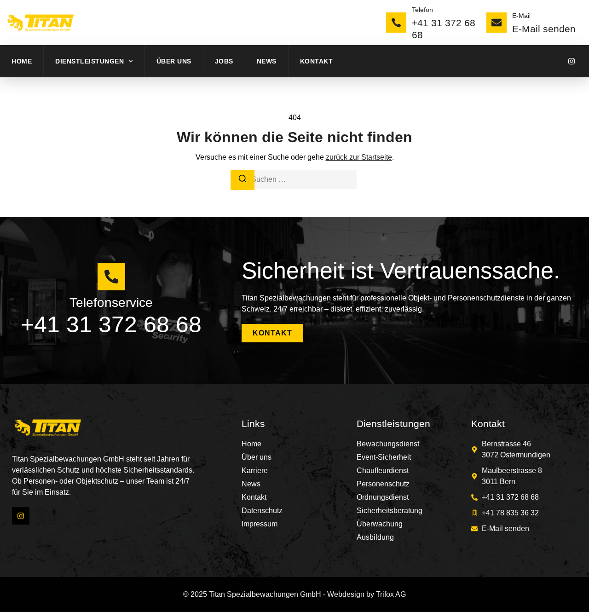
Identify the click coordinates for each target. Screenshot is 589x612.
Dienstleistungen (89, 61)
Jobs (224, 61)
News (267, 61)
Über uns (173, 61)
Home (22, 61)
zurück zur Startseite (359, 157)
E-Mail (521, 15)
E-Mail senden (544, 28)
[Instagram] (571, 61)
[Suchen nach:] (294, 179)
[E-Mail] (496, 22)
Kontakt (316, 61)
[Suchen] (242, 180)
